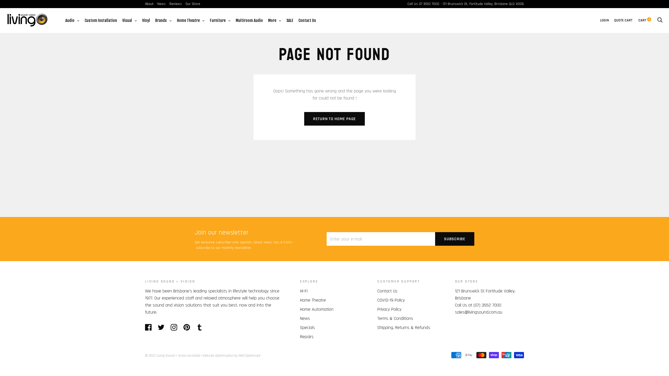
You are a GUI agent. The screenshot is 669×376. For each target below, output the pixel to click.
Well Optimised (249, 356)
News (161, 4)
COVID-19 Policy (391, 300)
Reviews (175, 4)
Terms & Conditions (395, 318)
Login (604, 20)
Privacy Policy (389, 309)
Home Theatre (313, 300)
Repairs (307, 337)
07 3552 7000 (429, 4)
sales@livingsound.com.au (478, 312)
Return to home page (334, 119)
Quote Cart (623, 20)
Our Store (193, 4)
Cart (644, 20)
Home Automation (316, 309)
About (149, 4)
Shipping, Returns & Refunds (403, 328)
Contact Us (387, 291)
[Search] (659, 20)
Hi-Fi (304, 291)
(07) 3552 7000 (487, 305)
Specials (307, 328)
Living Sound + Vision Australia (178, 356)
